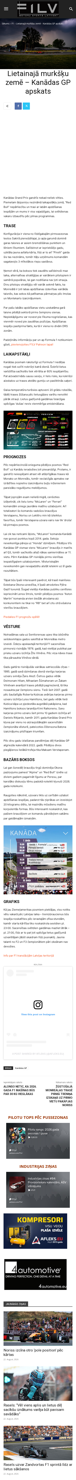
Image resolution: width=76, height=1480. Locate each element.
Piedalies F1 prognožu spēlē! (22, 617)
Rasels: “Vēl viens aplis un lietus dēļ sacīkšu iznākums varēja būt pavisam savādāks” (34, 1409)
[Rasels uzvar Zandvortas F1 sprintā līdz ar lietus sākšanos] (38, 1443)
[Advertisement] (38, 153)
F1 (13, 23)
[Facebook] (18, 106)
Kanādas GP (21, 1068)
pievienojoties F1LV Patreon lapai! (32, 344)
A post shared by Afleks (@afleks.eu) (38, 1053)
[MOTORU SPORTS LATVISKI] (38, 9)
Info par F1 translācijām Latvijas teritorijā (29, 955)
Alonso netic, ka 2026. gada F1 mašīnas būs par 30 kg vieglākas (20, 1090)
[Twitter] (26, 106)
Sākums (5, 23)
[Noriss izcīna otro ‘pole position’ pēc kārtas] (38, 1328)
